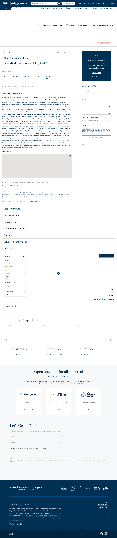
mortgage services (53, 515)
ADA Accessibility (41, 534)
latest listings (51, 518)
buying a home (31, 515)
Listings (9, 201)
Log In (98, 3)
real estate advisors (14, 513)
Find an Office (103, 507)
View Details (24, 347)
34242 (26, 201)
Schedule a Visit (96, 86)
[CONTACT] (104, 44)
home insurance (32, 518)
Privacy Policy (100, 131)
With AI (59, 3)
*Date (84, 103)
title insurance (12, 518)
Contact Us (95, 76)
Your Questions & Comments (90, 117)
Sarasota (16, 201)
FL (12, 201)
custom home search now (15, 520)
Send (12, 468)
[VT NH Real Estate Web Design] (104, 534)
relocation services (22, 518)
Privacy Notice (19, 534)
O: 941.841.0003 (103, 505)
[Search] (73, 3)
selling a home (39, 515)
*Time (83, 110)
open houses (43, 518)
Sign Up (103, 3)
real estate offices (40, 511)
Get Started (27, 409)
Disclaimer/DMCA (30, 534)
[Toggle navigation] (112, 3)
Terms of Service (108, 142)
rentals (45, 515)
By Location (68, 3)
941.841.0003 (91, 3)
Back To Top (103, 516)
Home (4, 201)
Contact (105, 502)
